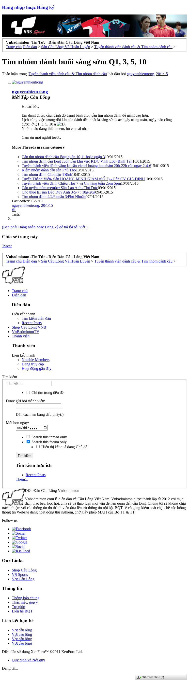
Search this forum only (49, 442)
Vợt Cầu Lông (23, 579)
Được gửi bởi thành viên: (25, 401)
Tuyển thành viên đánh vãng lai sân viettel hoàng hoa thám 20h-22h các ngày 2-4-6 (86, 166)
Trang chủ (20, 291)
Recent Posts (32, 323)
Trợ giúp (18, 607)
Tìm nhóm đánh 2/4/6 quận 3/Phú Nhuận (54, 196)
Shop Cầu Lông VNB (29, 327)
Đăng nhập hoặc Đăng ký (28, 7)
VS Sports (20, 574)
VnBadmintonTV (25, 332)
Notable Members (35, 360)
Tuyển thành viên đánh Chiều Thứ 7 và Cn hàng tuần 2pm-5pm (71, 183)
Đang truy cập (33, 364)
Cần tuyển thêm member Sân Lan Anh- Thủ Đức (60, 188)
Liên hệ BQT (22, 611)
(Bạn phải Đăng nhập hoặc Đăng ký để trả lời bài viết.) (44, 227)
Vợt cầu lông (22, 630)
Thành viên (21, 336)
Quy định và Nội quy (28, 660)
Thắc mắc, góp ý (25, 602)
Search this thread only (49, 437)
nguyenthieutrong (140, 74)
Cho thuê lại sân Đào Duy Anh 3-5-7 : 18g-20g (58, 192)
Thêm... (22, 479)
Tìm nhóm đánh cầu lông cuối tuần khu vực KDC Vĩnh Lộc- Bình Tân (77, 161)
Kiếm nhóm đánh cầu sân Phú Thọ (49, 170)
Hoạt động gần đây (36, 368)
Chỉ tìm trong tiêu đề (47, 392)
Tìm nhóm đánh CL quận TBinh (47, 174)
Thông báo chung (25, 598)
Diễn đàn (19, 295)
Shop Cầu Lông (24, 570)
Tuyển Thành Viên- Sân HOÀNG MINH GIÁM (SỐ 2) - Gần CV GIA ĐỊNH (83, 179)
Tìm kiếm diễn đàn (36, 318)
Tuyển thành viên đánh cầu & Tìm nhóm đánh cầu (68, 74)
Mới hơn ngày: (17, 423)
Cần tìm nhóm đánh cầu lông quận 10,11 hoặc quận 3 (63, 157)
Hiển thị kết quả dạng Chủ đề (63, 447)
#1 (14, 210)
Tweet (7, 246)
